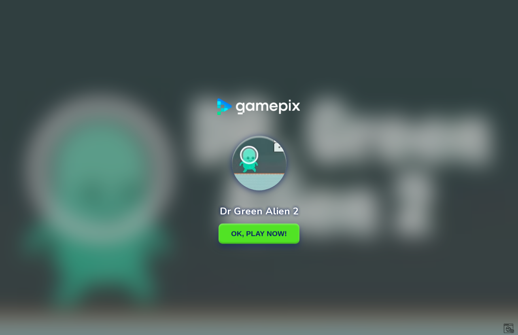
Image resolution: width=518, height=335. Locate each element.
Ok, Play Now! (259, 233)
